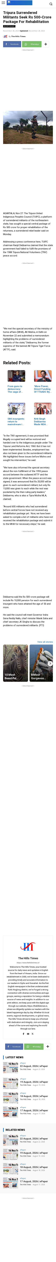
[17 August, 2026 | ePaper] (10, 1112)
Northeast (9, 26)
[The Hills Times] (6, 36)
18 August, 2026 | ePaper (34, 1096)
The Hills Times (18, 36)
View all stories (45, 642)
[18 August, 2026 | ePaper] (10, 1097)
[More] (45, 44)
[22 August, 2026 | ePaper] (10, 1067)
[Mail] (28, 1033)
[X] (32, 1033)
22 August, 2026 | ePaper (34, 1066)
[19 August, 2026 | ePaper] (10, 1083)
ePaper (23, 1063)
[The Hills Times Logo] (19, 2)
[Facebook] (23, 1033)
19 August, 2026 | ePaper (34, 1082)
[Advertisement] (28, 79)
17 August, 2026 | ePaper (34, 1110)
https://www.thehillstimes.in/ (28, 963)
